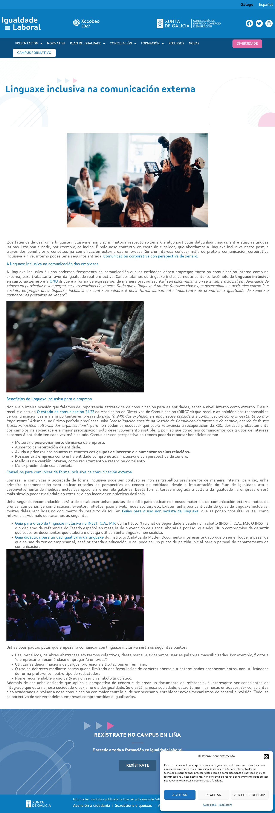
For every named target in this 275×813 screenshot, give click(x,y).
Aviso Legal (210, 805)
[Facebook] (249, 23)
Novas (194, 43)
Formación (150, 43)
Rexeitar (213, 795)
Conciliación (121, 43)
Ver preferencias (250, 795)
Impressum (225, 805)
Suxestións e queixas (133, 806)
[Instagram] (269, 23)
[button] (266, 756)
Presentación (26, 43)
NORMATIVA (56, 43)
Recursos (176, 43)
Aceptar (179, 795)
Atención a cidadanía (91, 806)
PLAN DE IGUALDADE (85, 43)
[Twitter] (259, 23)
